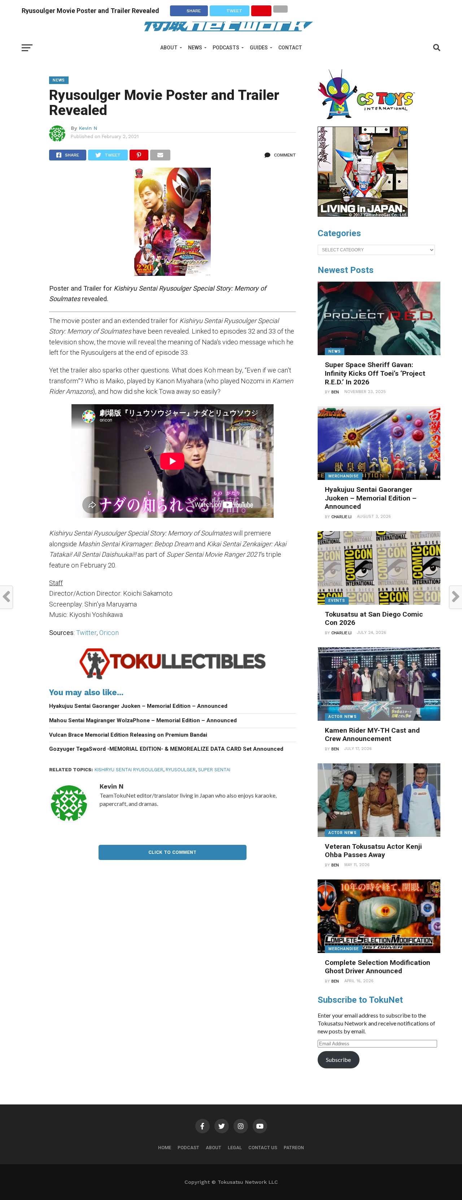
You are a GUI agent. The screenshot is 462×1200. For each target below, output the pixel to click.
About (169, 47)
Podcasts (226, 47)
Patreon (294, 1147)
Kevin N (88, 128)
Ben (335, 392)
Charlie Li (341, 517)
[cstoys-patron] (369, 123)
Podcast (188, 1147)
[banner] (363, 215)
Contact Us (262, 1147)
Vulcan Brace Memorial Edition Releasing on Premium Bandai (128, 735)
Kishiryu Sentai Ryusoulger (129, 769)
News (195, 47)
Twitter (86, 632)
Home (164, 1147)
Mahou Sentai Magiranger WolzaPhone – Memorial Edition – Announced (143, 720)
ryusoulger (181, 769)
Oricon (109, 632)
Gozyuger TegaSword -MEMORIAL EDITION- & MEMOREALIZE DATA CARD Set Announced (166, 749)
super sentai (214, 769)
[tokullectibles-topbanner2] (172, 679)
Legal (235, 1147)
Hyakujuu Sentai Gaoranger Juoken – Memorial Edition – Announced (138, 706)
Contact (290, 47)
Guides (259, 47)
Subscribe (338, 1059)
